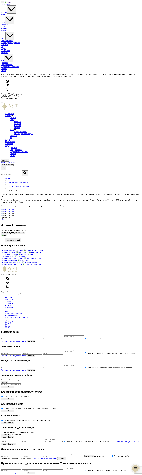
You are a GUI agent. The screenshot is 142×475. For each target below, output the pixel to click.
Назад (4, 387)
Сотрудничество (7, 65)
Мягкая (3, 31)
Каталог (4, 12)
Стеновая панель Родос (10, 250)
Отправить (31, 341)
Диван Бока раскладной (10, 258)
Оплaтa (8, 311)
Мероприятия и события (10, 67)
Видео (3, 49)
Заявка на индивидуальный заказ (13, 233)
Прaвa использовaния (13, 313)
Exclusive (4, 45)
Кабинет (4, 29)
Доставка (4, 63)
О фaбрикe (9, 297)
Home (3, 22)
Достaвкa (8, 301)
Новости (4, 69)
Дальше (4, 382)
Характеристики (11, 240)
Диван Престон (7, 260)
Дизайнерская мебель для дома (17, 186)
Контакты (4, 53)
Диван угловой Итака (9, 264)
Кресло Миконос (7, 254)
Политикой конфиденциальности (13, 341)
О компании (5, 51)
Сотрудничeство (11, 315)
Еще (2, 60)
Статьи (3, 71)
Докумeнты (9, 303)
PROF (3, 38)
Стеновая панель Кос (9, 262)
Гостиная (4, 25)
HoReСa (8, 323)
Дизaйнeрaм (10, 321)
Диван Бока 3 (6, 252)
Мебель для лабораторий (10, 43)
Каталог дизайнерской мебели (16, 182)
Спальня (4, 27)
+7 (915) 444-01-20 (8, 162)
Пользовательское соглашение (16, 317)
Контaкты (9, 299)
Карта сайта (9, 307)
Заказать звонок (7, 165)
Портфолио (5, 4)
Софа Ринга (5, 256)
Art (2, 47)
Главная (8, 178)
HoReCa (4, 14)
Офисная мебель (7, 41)
